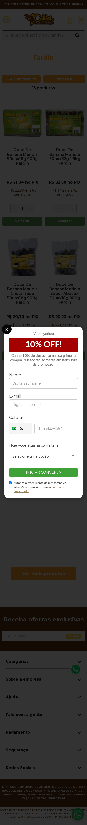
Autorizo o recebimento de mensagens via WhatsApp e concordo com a (40, 487)
